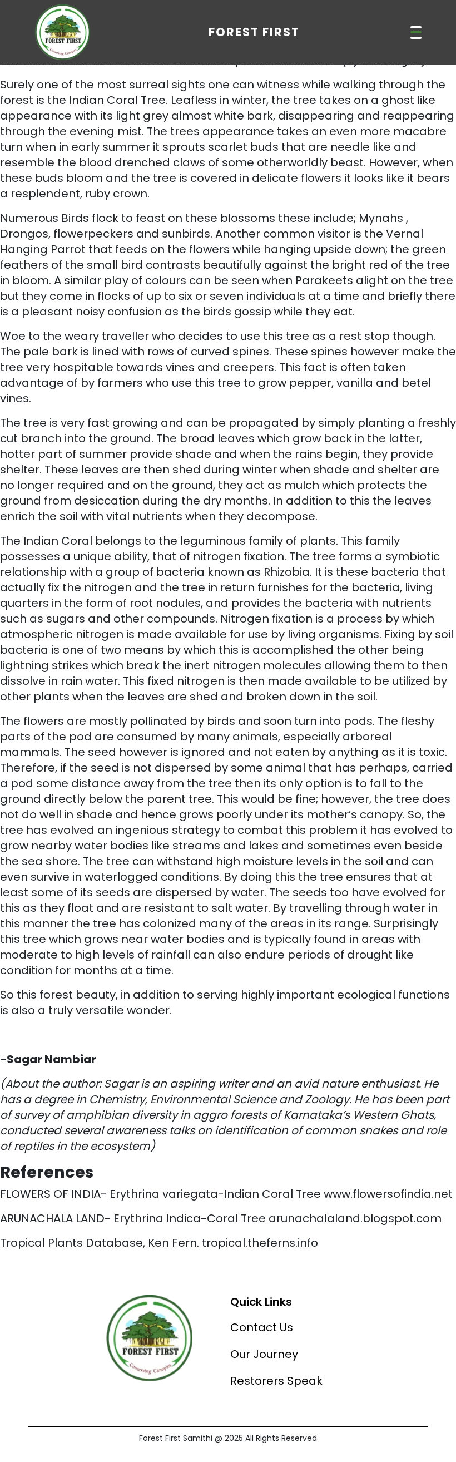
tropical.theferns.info (260, 1243)
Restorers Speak (276, 1381)
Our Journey (264, 1354)
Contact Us (261, 1327)
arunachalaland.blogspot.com (355, 1218)
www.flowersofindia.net (388, 1194)
